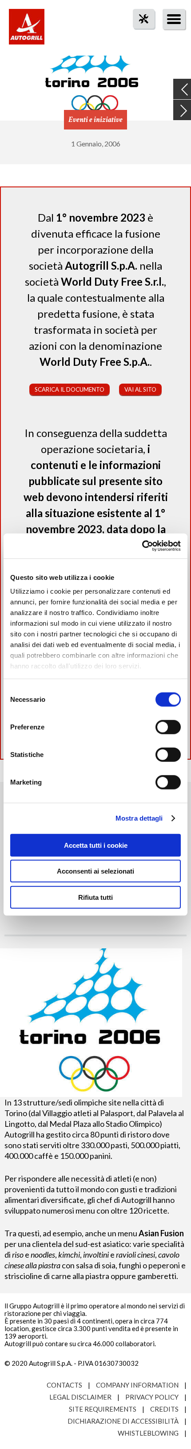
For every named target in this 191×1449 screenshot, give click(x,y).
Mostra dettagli (139, 818)
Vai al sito (140, 389)
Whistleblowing (148, 1433)
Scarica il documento (69, 389)
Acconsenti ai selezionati (95, 871)
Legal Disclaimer (80, 1397)
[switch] (168, 727)
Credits (164, 1409)
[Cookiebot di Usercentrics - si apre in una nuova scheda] (142, 546)
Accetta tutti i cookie (95, 845)
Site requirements (102, 1409)
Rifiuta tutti (95, 897)
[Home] (26, 31)
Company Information (137, 1385)
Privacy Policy (152, 1397)
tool (139, 35)
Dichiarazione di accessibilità (123, 1421)
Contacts (64, 1385)
